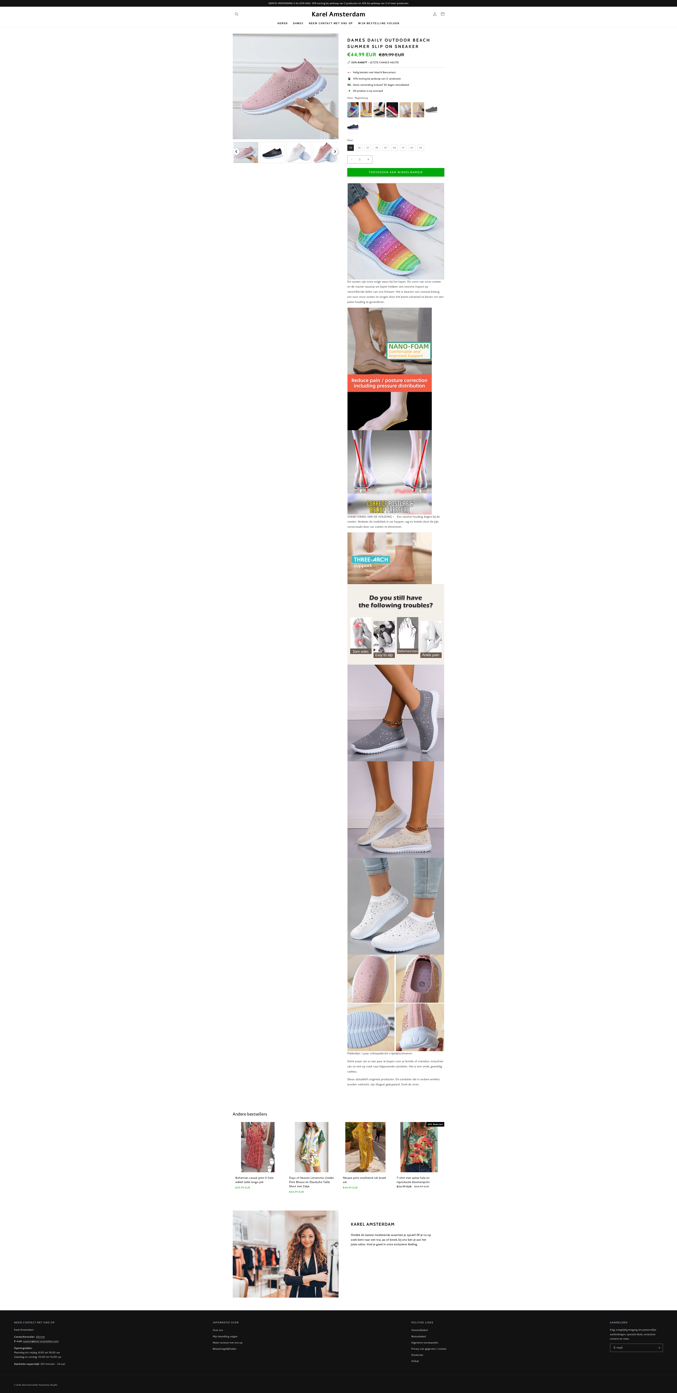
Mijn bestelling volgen (225, 1336)
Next (334, 151)
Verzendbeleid (419, 1330)
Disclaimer (417, 1355)
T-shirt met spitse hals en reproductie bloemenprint (413, 1180)
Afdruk (415, 1361)
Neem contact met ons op (228, 1342)
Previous (236, 151)
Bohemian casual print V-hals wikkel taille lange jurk (254, 1180)
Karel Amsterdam (30, 1385)
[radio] (353, 109)
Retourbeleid (418, 1336)
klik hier (40, 1336)
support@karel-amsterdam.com (41, 1341)
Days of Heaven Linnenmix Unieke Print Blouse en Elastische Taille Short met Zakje (311, 1182)
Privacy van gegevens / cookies (428, 1348)
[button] (236, 14)
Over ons (218, 1330)
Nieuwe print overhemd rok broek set (364, 1180)
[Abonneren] (659, 1348)
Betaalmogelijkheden (225, 1348)
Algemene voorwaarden (424, 1342)
